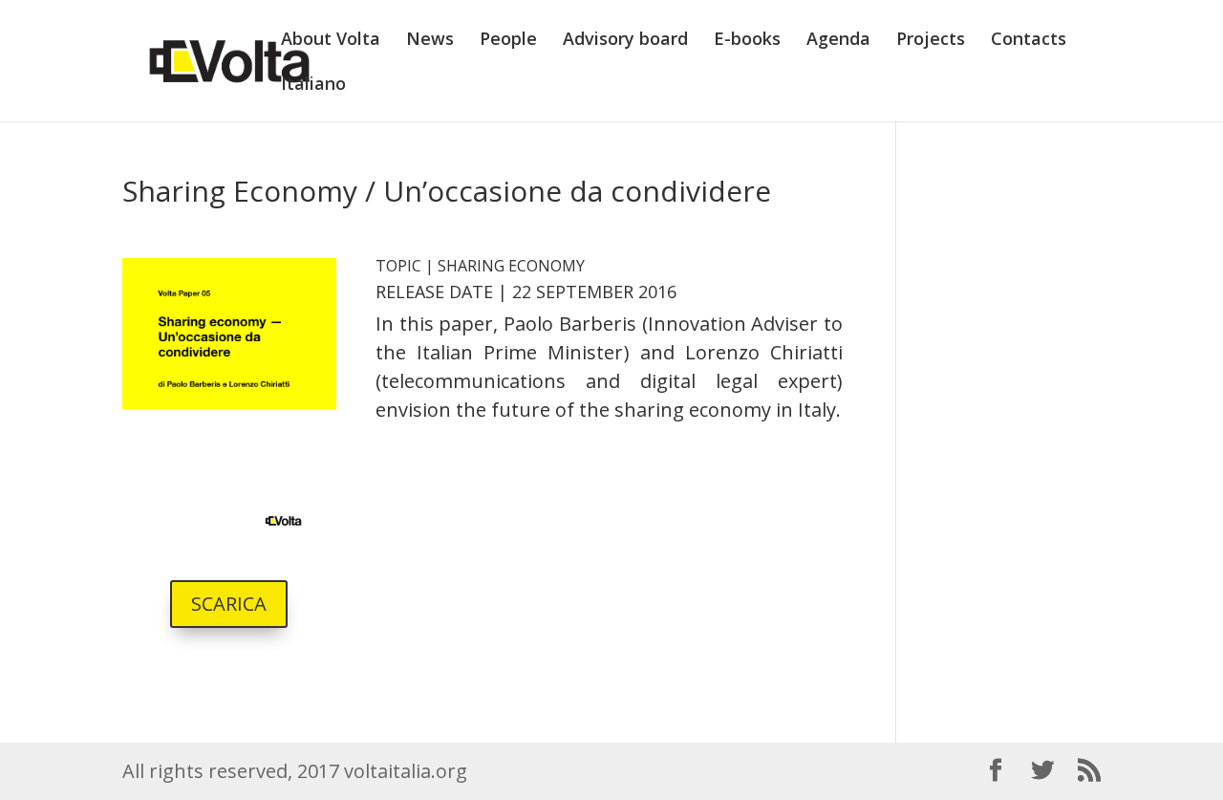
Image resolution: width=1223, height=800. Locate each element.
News (430, 41)
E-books (747, 41)
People (508, 41)
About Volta (330, 41)
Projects (930, 41)
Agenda (838, 41)
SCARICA (229, 603)
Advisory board (625, 41)
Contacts (1028, 41)
